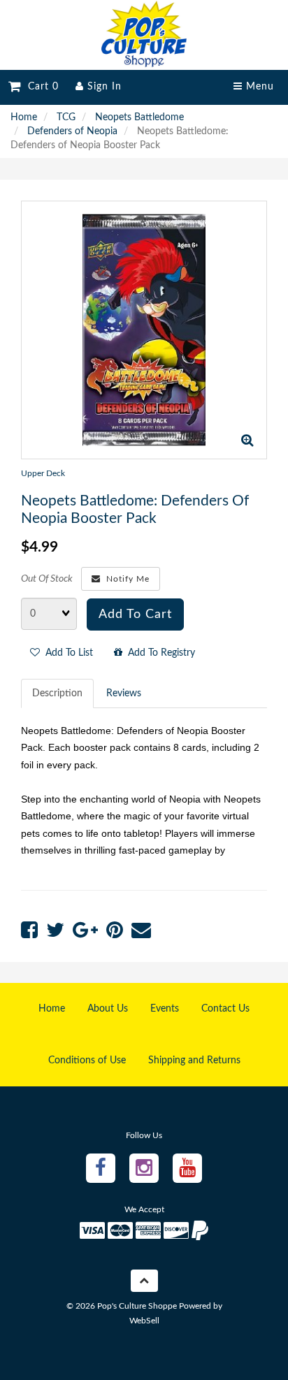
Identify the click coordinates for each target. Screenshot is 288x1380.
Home (23, 117)
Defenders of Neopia (72, 131)
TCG (66, 117)
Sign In (103, 87)
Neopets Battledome (139, 117)
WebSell (144, 1320)
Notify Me (125, 579)
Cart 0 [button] (40, 87)
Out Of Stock (47, 579)
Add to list (66, 653)
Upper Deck (43, 473)
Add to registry (158, 653)
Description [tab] (57, 693)
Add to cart (135, 614)
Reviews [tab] (123, 693)
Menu (258, 87)
